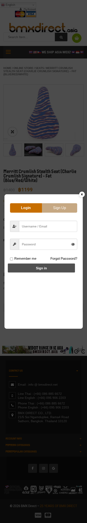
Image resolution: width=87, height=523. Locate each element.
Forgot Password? (63, 258)
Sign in (41, 268)
